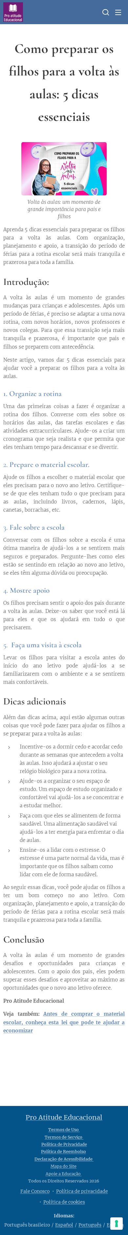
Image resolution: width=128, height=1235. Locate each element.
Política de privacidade (82, 1191)
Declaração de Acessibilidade (64, 1159)
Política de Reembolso (63, 1151)
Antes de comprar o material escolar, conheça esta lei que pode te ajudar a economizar (64, 1022)
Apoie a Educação (64, 1173)
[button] (105, 12)
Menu (118, 12)
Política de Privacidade (64, 1144)
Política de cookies (64, 1202)
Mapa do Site (63, 1166)
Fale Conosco (35, 1191)
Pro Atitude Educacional (64, 1117)
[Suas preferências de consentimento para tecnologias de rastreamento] (116, 1223)
